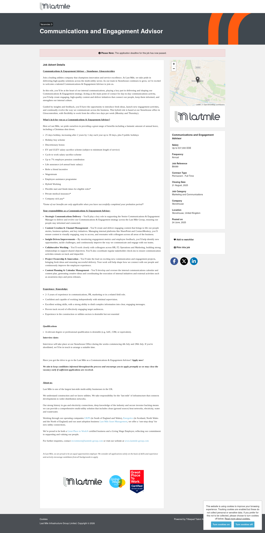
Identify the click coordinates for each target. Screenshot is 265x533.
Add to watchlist (185, 239)
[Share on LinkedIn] (194, 261)
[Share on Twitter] (184, 261)
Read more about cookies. (237, 518)
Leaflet (198, 104)
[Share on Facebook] (174, 261)
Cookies (44, 519)
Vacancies (45, 24)
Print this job (183, 247)
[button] (198, 80)
